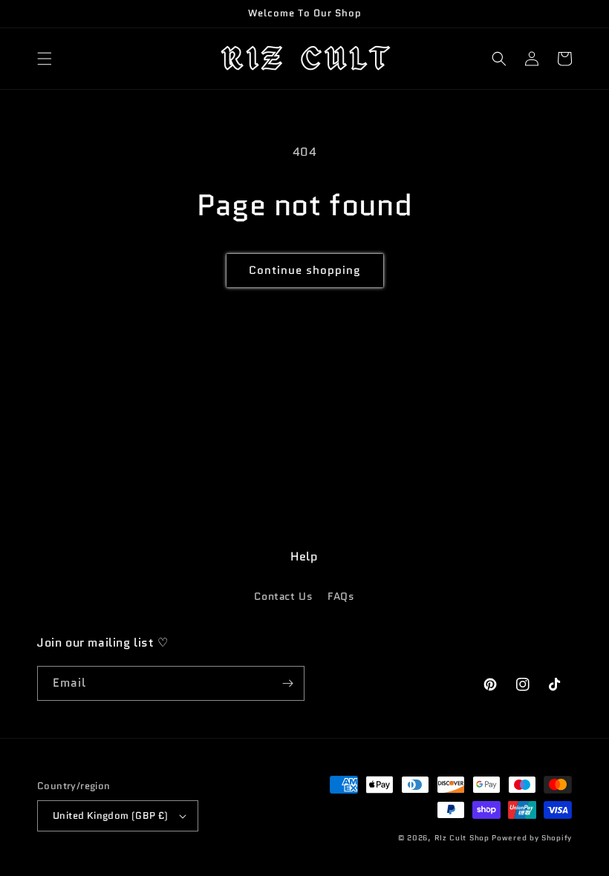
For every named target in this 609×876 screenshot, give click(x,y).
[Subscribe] (287, 683)
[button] (44, 58)
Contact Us (283, 596)
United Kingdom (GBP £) (111, 815)
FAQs (341, 596)
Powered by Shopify (532, 837)
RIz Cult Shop (461, 837)
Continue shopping (305, 270)
